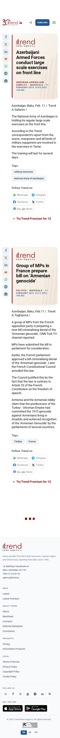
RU (36, 732)
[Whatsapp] (6, 694)
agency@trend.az (11, 577)
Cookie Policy (9, 676)
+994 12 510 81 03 (11, 574)
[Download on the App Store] (13, 708)
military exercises (23, 171)
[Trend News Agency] (12, 547)
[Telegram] (35, 694)
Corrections (9, 631)
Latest (6, 593)
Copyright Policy (11, 671)
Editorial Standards (12, 626)
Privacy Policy (10, 666)
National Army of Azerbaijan (29, 178)
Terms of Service (11, 661)
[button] (6, 37)
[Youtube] (28, 694)
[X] (20, 694)
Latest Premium (11, 598)
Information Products (14, 649)
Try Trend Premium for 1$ (33, 218)
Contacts (7, 621)
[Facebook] (13, 694)
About (6, 611)
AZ (30, 732)
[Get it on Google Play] (36, 708)
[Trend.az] (12, 23)
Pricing (6, 644)
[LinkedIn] (42, 694)
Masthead (8, 616)
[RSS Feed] (50, 694)
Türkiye (18, 441)
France (32, 441)
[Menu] (54, 22)
